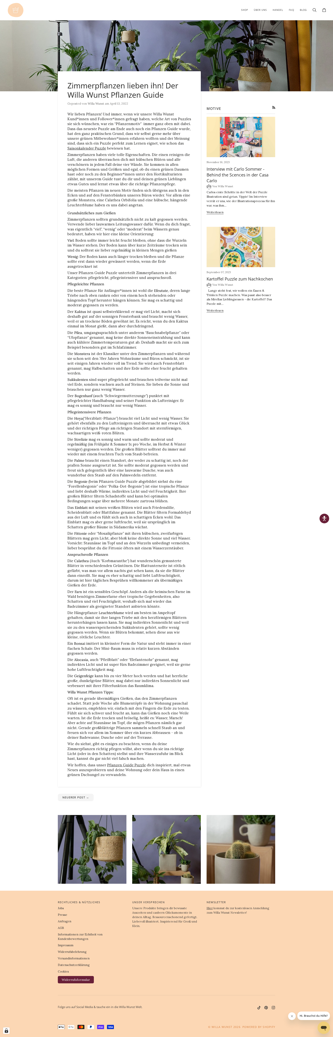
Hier (210, 908)
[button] (244, 10)
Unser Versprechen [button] (148, 902)
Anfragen (64, 921)
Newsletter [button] (216, 902)
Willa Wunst (222, 1027)
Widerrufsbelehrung (72, 952)
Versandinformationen (74, 958)
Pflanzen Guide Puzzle (126, 765)
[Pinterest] (266, 1007)
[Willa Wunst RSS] (273, 107)
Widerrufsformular (76, 980)
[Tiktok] (259, 1007)
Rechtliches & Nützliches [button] (79, 902)
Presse (62, 915)
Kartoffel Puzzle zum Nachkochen (240, 279)
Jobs (61, 908)
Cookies (63, 971)
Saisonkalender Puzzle (86, 148)
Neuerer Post (75, 797)
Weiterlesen (215, 212)
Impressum (65, 945)
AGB (61, 928)
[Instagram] (273, 1007)
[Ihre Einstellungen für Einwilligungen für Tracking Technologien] (6, 1030)
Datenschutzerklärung (74, 965)
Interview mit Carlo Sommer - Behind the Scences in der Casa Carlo (237, 175)
